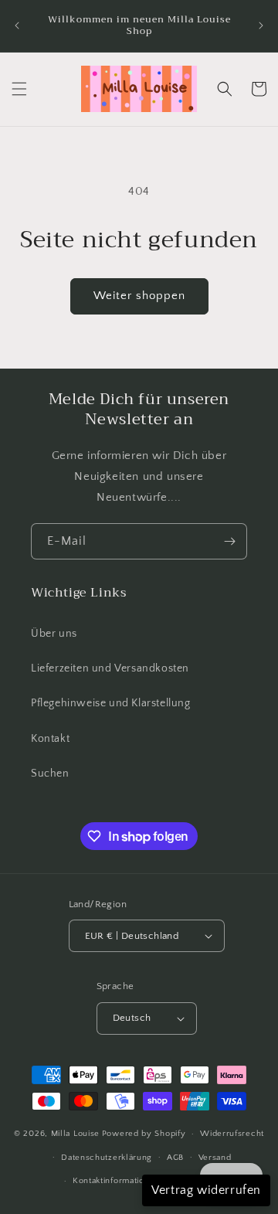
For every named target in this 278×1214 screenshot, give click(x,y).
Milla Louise (75, 1133)
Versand (215, 1157)
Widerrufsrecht (232, 1133)
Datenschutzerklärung (106, 1157)
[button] (19, 89)
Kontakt (50, 739)
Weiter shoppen (139, 295)
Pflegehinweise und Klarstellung (111, 703)
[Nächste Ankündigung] (261, 26)
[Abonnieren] (229, 541)
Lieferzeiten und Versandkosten (110, 668)
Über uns (54, 633)
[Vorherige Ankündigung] (17, 26)
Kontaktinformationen (116, 1180)
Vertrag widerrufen (206, 1190)
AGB (175, 1157)
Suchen (50, 773)
